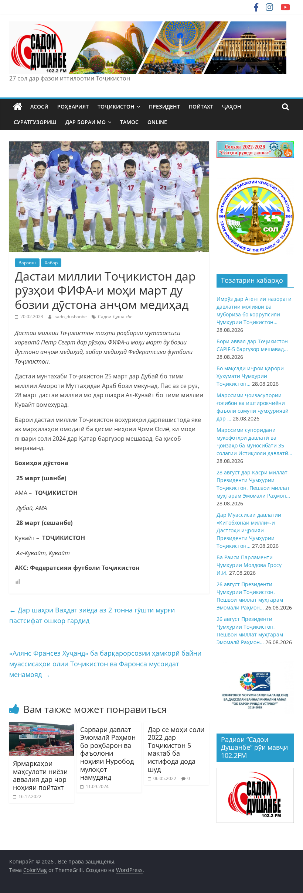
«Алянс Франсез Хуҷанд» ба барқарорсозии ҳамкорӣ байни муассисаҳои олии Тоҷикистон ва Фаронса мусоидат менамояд (105, 664)
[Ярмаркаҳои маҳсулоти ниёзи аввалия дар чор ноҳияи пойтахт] (41, 726)
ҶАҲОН (231, 106)
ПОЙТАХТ (201, 106)
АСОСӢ (39, 106)
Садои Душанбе (115, 316)
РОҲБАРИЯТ (73, 106)
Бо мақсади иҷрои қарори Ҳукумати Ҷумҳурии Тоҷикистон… (250, 376)
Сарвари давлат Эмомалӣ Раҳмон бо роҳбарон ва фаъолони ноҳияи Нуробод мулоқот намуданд (108, 753)
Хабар (51, 263)
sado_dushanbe (71, 316)
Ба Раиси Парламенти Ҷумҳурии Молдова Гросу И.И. (249, 565)
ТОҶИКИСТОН (116, 106)
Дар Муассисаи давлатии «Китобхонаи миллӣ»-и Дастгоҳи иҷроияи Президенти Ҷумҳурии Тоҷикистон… (249, 530)
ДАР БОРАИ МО (85, 122)
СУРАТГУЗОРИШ (35, 122)
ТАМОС (129, 122)
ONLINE (157, 122)
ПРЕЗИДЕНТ (164, 106)
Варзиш (27, 263)
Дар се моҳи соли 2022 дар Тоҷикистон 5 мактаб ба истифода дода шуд (176, 749)
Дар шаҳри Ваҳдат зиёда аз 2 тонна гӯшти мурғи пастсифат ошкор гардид (92, 615)
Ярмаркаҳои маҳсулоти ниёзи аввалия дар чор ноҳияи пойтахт (40, 775)
